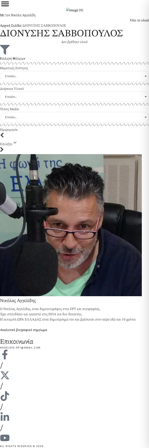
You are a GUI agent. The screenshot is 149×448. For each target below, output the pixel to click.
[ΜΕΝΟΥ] (5, 4)
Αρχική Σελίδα (10, 25)
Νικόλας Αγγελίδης (18, 301)
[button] (139, 20)
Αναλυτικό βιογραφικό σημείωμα (23, 330)
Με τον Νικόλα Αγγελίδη (18, 15)
